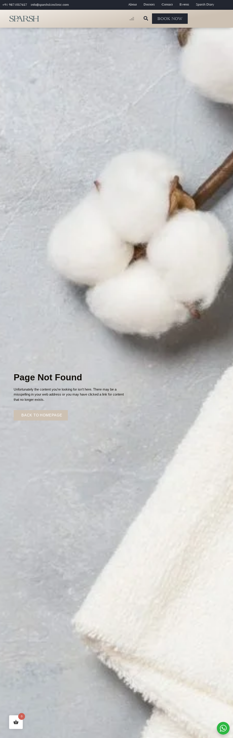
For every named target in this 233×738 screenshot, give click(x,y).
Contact (167, 4)
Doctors (149, 4)
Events (184, 4)
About (132, 4)
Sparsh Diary (205, 4)
